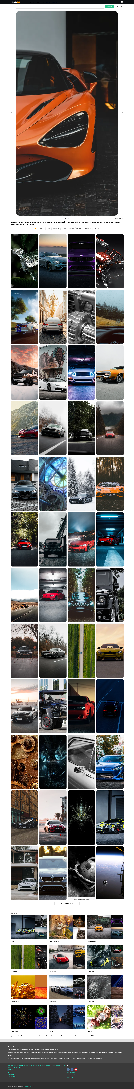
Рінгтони (10, 1072)
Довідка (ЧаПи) (70, 1077)
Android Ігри (10, 1069)
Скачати (109, 6)
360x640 (58, 1065)
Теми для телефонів (12, 1076)
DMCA (32, 1086)
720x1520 (20, 1067)
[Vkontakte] (68, 1070)
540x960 (10, 1067)
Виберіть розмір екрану (71, 1074)
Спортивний (79, 228)
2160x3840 (15, 1067)
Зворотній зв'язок (70, 1075)
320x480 (43, 1065)
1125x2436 (63, 1065)
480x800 (39, 1065)
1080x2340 (21, 1065)
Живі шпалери (11, 1074)
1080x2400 (16, 1065)
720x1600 (35, 1065)
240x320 (30, 1065)
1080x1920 (10, 1065)
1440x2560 (53, 1065)
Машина (64, 228)
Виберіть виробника (71, 1072)
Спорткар (71, 228)
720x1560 (48, 1065)
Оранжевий (88, 228)
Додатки (10, 1077)
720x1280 (26, 1065)
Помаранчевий (40, 228)
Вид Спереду (56, 228)
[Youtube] (76, 1070)
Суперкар (96, 228)
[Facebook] (72, 1070)
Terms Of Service (27, 1086)
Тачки (48, 228)
